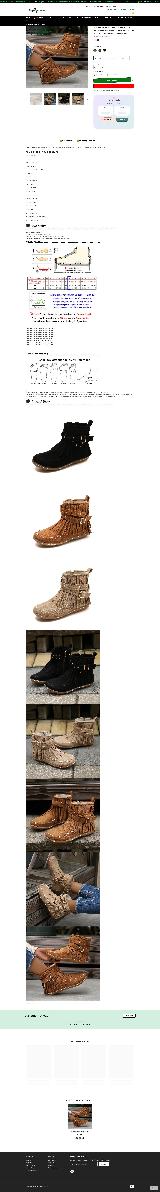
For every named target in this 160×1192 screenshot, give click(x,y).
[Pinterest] (72, 1171)
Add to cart (112, 80)
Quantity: (96, 64)
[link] (38, 1081)
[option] (57, 57)
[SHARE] (132, 80)
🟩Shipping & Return (86, 141)
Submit (104, 1164)
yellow (80, 1138)
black (83, 1138)
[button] (26, 99)
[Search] (126, 6)
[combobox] (125, 6)
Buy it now (113, 86)
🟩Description (66, 141)
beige (76, 1138)
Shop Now (122, 119)
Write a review (129, 1015)
